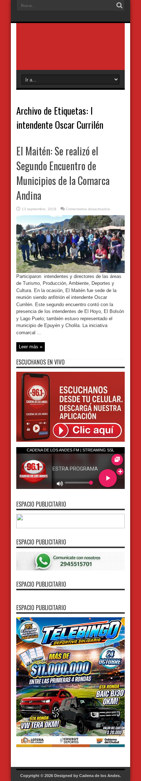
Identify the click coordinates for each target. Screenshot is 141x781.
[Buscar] (119, 5)
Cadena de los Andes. (100, 775)
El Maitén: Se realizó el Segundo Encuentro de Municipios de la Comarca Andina (63, 173)
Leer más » (30, 346)
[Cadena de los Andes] (70, 52)
